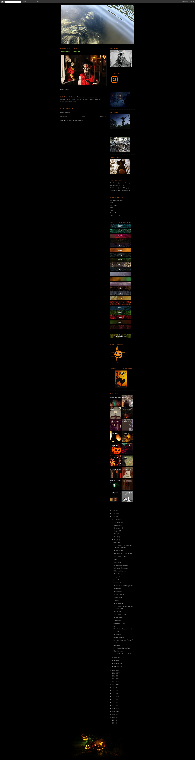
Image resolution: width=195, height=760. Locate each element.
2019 (114, 679)
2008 (114, 711)
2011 (114, 702)
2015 (114, 691)
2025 (114, 514)
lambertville (65, 99)
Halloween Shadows (120, 571)
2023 (114, 670)
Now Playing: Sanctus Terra (122, 648)
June (115, 537)
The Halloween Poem (116, 200)
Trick (111, 203)
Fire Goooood (118, 591)
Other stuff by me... (115, 215)
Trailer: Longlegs (119, 580)
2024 (114, 517)
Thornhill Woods (119, 594)
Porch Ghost (117, 634)
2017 (114, 685)
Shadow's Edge (118, 574)
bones (73, 98)
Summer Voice (114, 213)
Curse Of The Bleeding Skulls (123, 654)
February (117, 663)
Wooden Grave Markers (121, 565)
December (117, 519)
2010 (114, 705)
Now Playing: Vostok (120, 614)
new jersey (99, 99)
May (115, 540)
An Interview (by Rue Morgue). (119, 188)
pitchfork (64, 101)
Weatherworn (118, 611)
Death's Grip (117, 589)
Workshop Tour (118, 617)
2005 (114, 720)
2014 (114, 694)
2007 (114, 714)
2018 (114, 682)
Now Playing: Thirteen (120, 556)
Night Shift (113, 205)
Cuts (111, 210)
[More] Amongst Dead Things (123, 553)
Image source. (64, 89)
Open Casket (117, 620)
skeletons (72, 101)
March (116, 661)
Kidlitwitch (117, 600)
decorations (81, 98)
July (115, 534)
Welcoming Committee (70, 51)
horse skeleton (92, 98)
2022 (114, 673)
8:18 (111, 208)
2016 (114, 688)
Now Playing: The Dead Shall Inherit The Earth (123, 546)
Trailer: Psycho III (119, 603)
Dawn (115, 559)
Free (115, 626)
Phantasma (117, 645)
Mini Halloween (118, 651)
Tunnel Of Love (118, 550)
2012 (114, 699)
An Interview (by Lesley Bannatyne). (121, 183)
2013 (114, 696)
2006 (114, 717)
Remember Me (118, 597)
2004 (114, 723)
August (116, 531)
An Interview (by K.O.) (117, 185)
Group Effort (117, 562)
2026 (114, 511)
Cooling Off (117, 583)
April (116, 658)
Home (83, 116)
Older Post (103, 116)
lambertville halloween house (82, 99)
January (116, 666)
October (116, 525)
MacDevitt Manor (119, 637)
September (117, 528)
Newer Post (63, 116)
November (117, 522)
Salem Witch (117, 542)
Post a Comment (65, 113)
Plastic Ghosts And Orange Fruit (123, 586)
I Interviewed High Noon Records (120, 190)
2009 (114, 708)
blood (68, 98)
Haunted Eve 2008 (119, 623)
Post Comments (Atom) (76, 120)
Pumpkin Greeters (119, 577)
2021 (114, 676)
